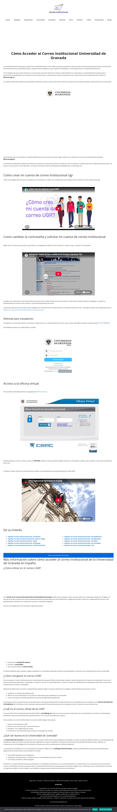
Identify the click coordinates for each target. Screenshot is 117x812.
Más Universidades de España (58, 555)
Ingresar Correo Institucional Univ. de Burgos (24, 543)
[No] (115, 809)
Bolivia (62, 20)
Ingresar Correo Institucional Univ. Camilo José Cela (26, 545)
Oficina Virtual (42, 392)
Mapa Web (32, 780)
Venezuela (99, 20)
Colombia (40, 20)
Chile (89, 20)
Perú (71, 20)
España (17, 20)
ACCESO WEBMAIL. (104, 323)
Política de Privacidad (106, 809)
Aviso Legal (73, 780)
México (80, 20)
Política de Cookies (49, 780)
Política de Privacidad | (63, 780)
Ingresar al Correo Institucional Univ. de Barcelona (82, 539)
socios (29, 798)
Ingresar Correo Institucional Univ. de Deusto (24, 537)
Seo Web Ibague (77, 806)
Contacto (39, 780)
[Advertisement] (58, 39)
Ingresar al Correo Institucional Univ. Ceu (79, 545)
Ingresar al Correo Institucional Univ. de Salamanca (83, 537)
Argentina (28, 20)
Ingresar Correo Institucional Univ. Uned (22, 541)
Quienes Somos (83, 780)
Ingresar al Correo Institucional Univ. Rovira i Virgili (26, 539)
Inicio (8, 20)
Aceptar (95, 809)
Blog (109, 20)
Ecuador (52, 20)
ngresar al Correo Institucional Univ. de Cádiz (81, 541)
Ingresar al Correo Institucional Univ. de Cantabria (82, 543)
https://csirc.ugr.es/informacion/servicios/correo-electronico (23, 310)
